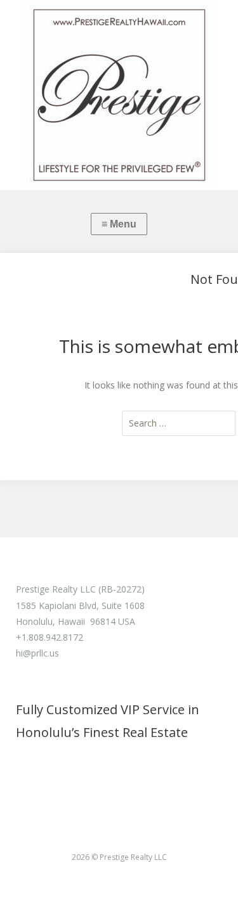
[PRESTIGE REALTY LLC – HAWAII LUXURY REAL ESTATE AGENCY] (119, 95)
